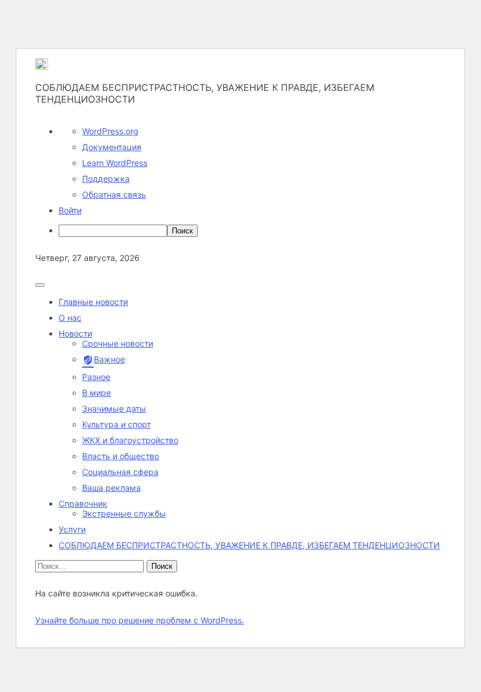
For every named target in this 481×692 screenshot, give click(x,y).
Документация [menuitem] (111, 147)
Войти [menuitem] (70, 210)
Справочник (83, 503)
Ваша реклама (111, 488)
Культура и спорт (116, 424)
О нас (70, 318)
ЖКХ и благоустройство (130, 440)
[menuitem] (252, 231)
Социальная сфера (120, 472)
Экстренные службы (124, 513)
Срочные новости (117, 343)
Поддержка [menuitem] (106, 179)
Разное (96, 377)
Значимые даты (114, 408)
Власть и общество (120, 456)
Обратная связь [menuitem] (114, 194)
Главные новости (93, 302)
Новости (75, 333)
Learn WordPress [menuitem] (114, 163)
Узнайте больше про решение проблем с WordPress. (139, 620)
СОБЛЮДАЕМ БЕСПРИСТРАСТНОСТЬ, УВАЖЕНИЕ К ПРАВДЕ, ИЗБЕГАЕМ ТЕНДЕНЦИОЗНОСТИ (249, 545)
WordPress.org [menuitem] (110, 131)
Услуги (72, 529)
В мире (96, 393)
